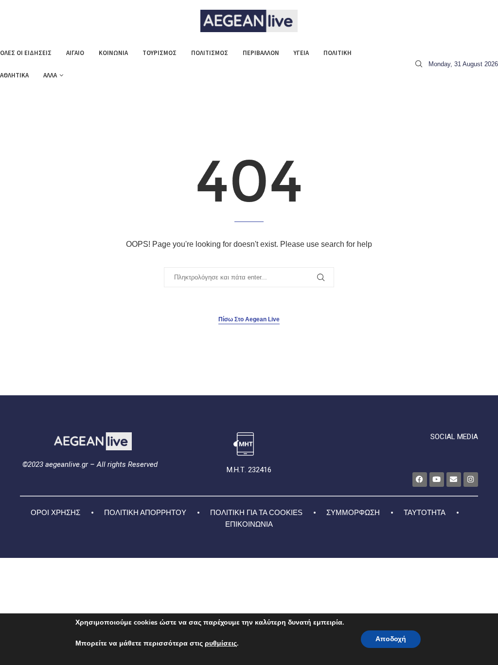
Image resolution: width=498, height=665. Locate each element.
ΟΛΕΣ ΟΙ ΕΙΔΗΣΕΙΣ (26, 53)
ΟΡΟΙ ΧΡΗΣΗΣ (55, 512)
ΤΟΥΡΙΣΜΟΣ (159, 53)
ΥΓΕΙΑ (301, 53)
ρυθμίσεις (221, 643)
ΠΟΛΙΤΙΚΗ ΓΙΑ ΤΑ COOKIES (256, 512)
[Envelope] (453, 479)
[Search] (419, 64)
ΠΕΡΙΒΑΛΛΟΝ (261, 53)
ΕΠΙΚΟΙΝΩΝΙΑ (249, 524)
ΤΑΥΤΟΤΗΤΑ (424, 512)
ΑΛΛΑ (50, 75)
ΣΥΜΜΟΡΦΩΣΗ (353, 512)
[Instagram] (470, 479)
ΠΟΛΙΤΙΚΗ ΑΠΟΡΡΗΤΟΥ (145, 512)
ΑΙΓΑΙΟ (75, 53)
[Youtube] (436, 479)
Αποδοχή (390, 639)
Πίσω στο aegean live (249, 319)
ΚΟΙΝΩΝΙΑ (113, 53)
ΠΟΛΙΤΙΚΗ (337, 53)
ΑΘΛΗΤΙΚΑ (14, 75)
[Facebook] (419, 479)
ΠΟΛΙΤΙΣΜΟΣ (209, 53)
